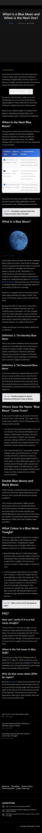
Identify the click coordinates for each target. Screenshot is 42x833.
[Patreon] (12, 780)
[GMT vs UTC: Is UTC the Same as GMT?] (36, 716)
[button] (3, 2)
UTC (31, 663)
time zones (13, 682)
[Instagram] (8, 780)
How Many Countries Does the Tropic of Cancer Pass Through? (16, 735)
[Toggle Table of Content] (28, 91)
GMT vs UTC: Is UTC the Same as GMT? (15, 714)
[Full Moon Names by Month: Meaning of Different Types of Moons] (36, 725)
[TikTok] (17, 780)
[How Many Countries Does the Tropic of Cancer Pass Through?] (36, 735)
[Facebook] (3, 780)
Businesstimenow (9, 70)
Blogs (11, 23)
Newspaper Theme (34, 826)
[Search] (39, 2)
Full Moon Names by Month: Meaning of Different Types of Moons (15, 724)
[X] (22, 780)
